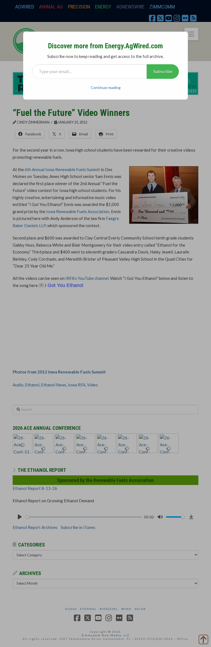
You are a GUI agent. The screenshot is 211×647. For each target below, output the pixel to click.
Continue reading (106, 87)
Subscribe (162, 71)
